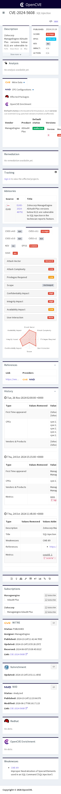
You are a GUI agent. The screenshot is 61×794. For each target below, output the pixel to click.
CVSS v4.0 (13, 231)
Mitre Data (17, 82)
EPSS (29, 245)
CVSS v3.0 (13, 238)
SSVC (11, 252)
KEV (9, 245)
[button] (3, 12)
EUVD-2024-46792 (20, 209)
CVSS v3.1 (38, 231)
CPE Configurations (22, 89)
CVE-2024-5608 (22, 12)
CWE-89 (14, 767)
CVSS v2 (36, 238)
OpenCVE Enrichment (20, 104)
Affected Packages (19, 96)
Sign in (7, 178)
